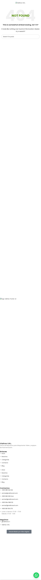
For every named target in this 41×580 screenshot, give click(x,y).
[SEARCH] (37, 36)
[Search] (39, 3)
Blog (3, 466)
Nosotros (4, 456)
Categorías (5, 460)
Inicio (3, 453)
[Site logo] (20, 3)
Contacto (5, 463)
